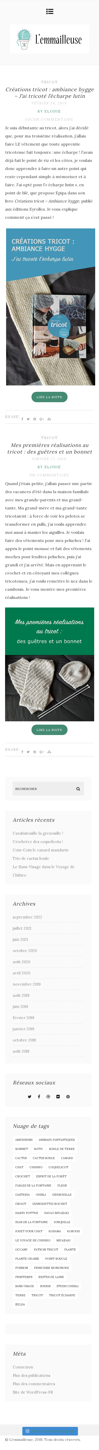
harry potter (26, 1213)
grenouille (62, 1194)
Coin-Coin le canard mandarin (41, 850)
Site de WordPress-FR (33, 1392)
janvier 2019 (23, 1028)
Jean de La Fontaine (31, 1222)
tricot (37, 1295)
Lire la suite (49, 397)
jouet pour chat (28, 1231)
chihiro (35, 1167)
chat (19, 1167)
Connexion (23, 1367)
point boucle (56, 1258)
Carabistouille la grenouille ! (38, 833)
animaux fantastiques (57, 1140)
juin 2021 (20, 939)
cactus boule (44, 1158)
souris (45, 1286)
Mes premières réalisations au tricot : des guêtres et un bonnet (49, 448)
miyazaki (63, 1240)
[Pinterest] (68, 1096)
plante (70, 1249)
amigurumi (23, 1140)
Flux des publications (31, 1375)
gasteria (22, 1194)
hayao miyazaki (56, 1213)
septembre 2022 (27, 917)
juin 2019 (20, 1006)
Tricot (49, 82)
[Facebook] (39, 1096)
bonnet (21, 1149)
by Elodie (49, 111)
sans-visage (24, 1286)
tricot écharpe (62, 1295)
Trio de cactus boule (31, 858)
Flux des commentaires (34, 1383)
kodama (54, 1231)
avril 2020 (21, 973)
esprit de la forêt (51, 1176)
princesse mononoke (51, 1268)
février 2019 (23, 1017)
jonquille (62, 1222)
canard (67, 1158)
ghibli (41, 1194)
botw (38, 1149)
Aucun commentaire (49, 119)
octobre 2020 (25, 950)
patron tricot (46, 1249)
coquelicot (58, 1167)
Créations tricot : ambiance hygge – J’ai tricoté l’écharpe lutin (49, 92)
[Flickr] (58, 1096)
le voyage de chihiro (32, 1240)
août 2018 (21, 1051)
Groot (20, 1204)
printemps (23, 1277)
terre (20, 1295)
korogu (73, 1231)
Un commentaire (49, 475)
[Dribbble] (48, 1096)
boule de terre (62, 1149)
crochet (22, 1176)
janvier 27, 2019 (49, 459)
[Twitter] (29, 1096)
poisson (21, 1268)
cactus (21, 1158)
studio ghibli (67, 1286)
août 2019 (21, 995)
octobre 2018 (24, 1040)
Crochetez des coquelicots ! (38, 841)
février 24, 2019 (49, 103)
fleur (62, 1185)
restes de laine (51, 1277)
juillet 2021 (22, 928)
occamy (21, 1249)
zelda (20, 1304)
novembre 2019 (27, 984)
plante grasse (27, 1258)
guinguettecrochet (49, 1204)
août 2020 (21, 961)
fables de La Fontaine (33, 1185)
